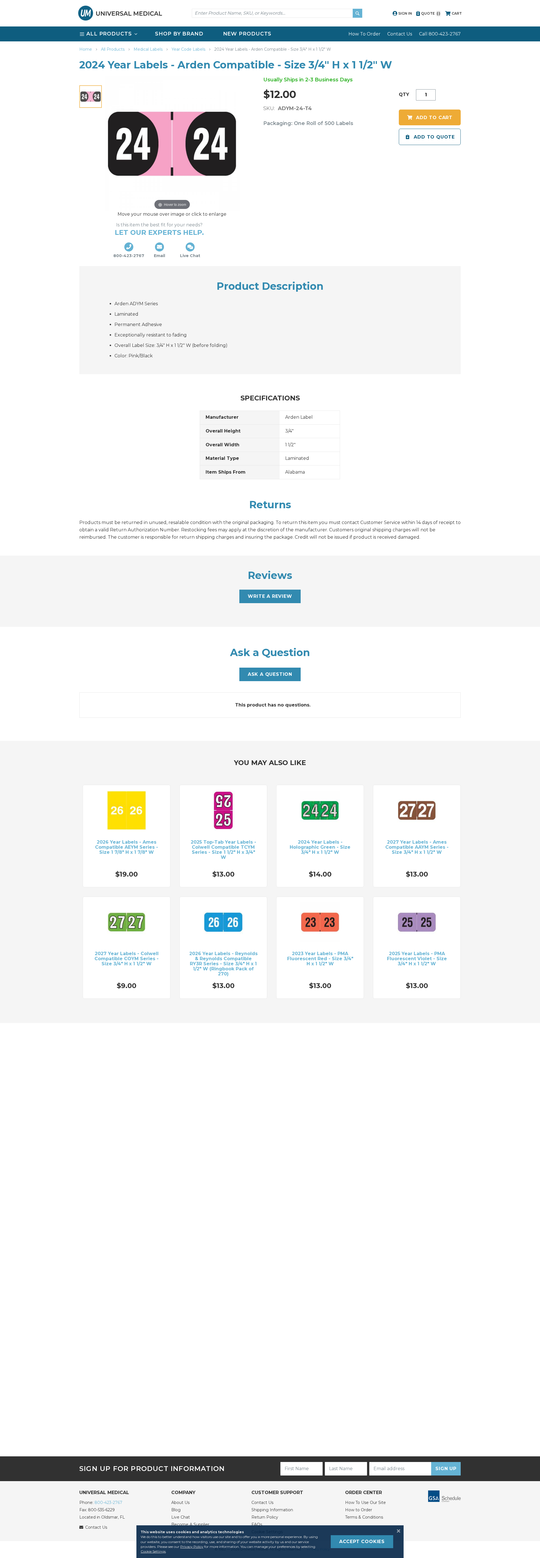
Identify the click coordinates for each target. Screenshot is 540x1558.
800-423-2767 (108, 1502)
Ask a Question (270, 674)
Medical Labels (149, 49)
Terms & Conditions (364, 1517)
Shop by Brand (179, 34)
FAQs (256, 1524)
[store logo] (120, 13)
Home (86, 49)
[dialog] (270, 1541)
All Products (113, 49)
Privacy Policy (191, 1546)
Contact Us (399, 34)
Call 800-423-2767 (440, 34)
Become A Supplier (190, 1524)
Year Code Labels (189, 49)
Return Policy (264, 1517)
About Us (180, 1502)
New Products (247, 34)
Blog (176, 1509)
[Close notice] (396, 1531)
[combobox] (277, 13)
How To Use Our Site (365, 1502)
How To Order (364, 34)
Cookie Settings (153, 1551)
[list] (270, 33)
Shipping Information (272, 1509)
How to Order (358, 1509)
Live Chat (180, 1517)
